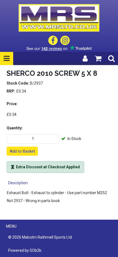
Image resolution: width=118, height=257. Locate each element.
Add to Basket (22, 151)
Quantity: (15, 128)
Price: (12, 104)
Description (18, 183)
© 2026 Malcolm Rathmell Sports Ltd (40, 237)
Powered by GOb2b (24, 250)
